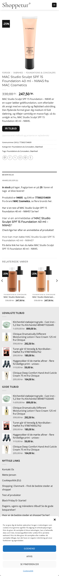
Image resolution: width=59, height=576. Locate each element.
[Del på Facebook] (10, 157)
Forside (6, 72)
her (50, 201)
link (13, 245)
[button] (54, 519)
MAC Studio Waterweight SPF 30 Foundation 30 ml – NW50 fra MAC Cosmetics (15, 297)
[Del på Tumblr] (30, 157)
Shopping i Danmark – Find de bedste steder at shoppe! (27, 487)
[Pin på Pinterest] (25, 157)
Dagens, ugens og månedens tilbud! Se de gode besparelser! (27, 507)
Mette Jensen (9, 474)
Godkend (29, 548)
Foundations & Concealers (41, 72)
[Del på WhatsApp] (4, 157)
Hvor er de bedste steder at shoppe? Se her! (26, 515)
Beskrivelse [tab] (8, 174)
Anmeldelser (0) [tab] (10, 180)
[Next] (56, 286)
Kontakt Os (8, 469)
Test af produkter (11, 495)
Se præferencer (29, 564)
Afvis (29, 556)
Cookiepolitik (28, 571)
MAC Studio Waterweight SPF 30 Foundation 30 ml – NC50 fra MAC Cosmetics (43, 297)
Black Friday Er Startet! (14, 500)
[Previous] (2, 286)
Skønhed (18, 72)
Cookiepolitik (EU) (11, 480)
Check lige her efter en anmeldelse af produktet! (28, 230)
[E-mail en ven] (20, 157)
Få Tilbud (11, 128)
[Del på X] (15, 157)
